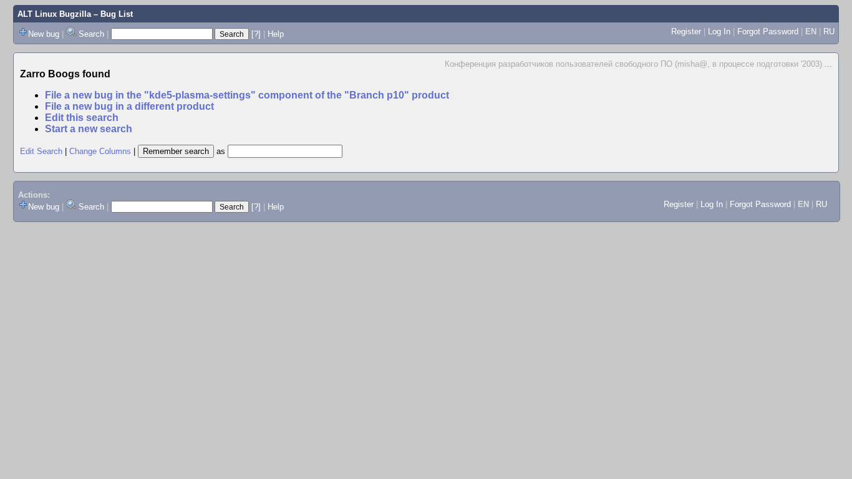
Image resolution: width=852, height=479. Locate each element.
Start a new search (88, 128)
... (828, 64)
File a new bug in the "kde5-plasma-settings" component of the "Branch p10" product (247, 95)
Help (276, 34)
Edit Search (41, 151)
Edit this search (82, 117)
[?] (256, 34)
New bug (43, 34)
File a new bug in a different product (129, 106)
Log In (719, 31)
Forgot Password (767, 31)
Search (91, 34)
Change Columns (100, 151)
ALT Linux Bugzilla (54, 14)
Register (686, 31)
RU (829, 31)
